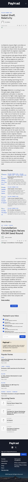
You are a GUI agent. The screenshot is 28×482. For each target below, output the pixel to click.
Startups (11, 225)
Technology (14, 391)
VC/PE (2, 357)
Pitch (2, 468)
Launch (2, 366)
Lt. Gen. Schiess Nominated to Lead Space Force (11, 376)
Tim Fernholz (7, 22)
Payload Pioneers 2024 (6, 12)
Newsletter (4, 461)
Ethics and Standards (20, 463)
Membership (4, 470)
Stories (3, 459)
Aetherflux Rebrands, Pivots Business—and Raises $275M (13, 360)
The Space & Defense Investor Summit (13, 429)
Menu (26, 3)
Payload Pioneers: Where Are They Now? (15, 177)
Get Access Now (7, 350)
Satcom (5, 225)
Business (3, 391)
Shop (2, 466)
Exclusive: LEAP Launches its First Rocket (13, 368)
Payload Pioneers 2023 (13, 174)
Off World (9, 420)
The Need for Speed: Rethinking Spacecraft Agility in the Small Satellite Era (16, 413)
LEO (2, 225)
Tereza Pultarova (8, 237)
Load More (14, 306)
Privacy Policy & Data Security (20, 465)
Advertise (4, 463)
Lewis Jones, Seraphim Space (15, 198)
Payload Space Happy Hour (14, 403)
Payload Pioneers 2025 (21, 175)
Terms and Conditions (17, 459)
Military (3, 373)
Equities (9, 391)
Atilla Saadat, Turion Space (15, 189)
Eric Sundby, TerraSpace (14, 210)
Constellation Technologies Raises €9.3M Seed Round (13, 230)
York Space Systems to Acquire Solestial (13, 393)
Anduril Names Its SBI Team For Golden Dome (10, 385)
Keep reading (5, 300)
